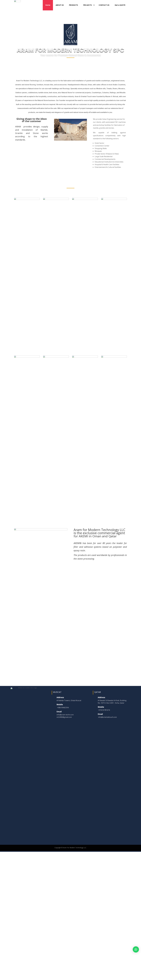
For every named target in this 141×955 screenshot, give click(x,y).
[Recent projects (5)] (27, 357)
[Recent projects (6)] (56, 357)
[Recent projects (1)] (27, 199)
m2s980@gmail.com (64, 717)
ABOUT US (60, 5)
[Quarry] (70, 140)
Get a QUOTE (120, 5)
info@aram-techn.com (65, 715)
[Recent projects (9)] (114, 357)
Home (47, 5)
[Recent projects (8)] (85, 357)
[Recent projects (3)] (85, 199)
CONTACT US (104, 5)
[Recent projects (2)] (56, 199)
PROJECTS (87, 5)
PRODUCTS (73, 5)
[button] (136, 949)
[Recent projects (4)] (114, 199)
